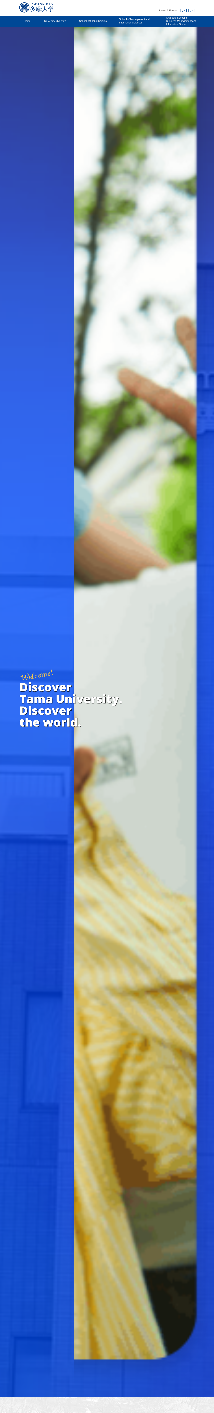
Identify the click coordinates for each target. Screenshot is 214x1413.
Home (27, 21)
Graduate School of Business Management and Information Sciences (181, 21)
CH (183, 10)
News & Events (168, 10)
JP (191, 10)
